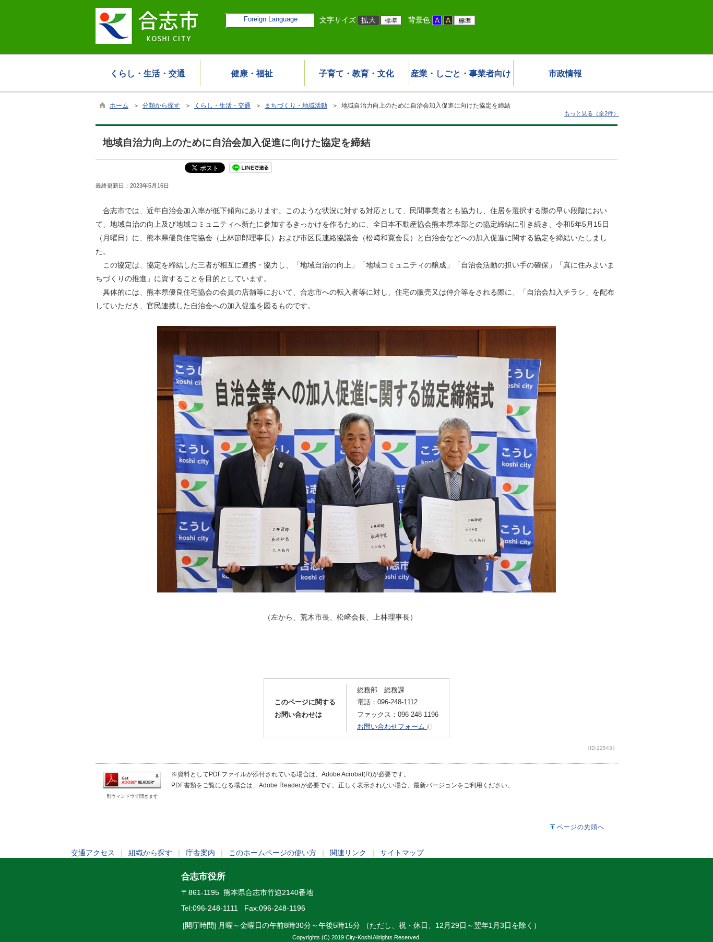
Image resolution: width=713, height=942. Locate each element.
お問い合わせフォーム (392, 726)
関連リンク (348, 852)
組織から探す (150, 852)
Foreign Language (271, 19)
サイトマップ (402, 852)
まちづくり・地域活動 (296, 105)
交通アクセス (93, 852)
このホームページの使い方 (272, 852)
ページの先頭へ (580, 827)
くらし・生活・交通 (222, 105)
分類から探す (161, 105)
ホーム (119, 105)
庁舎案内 (200, 852)
